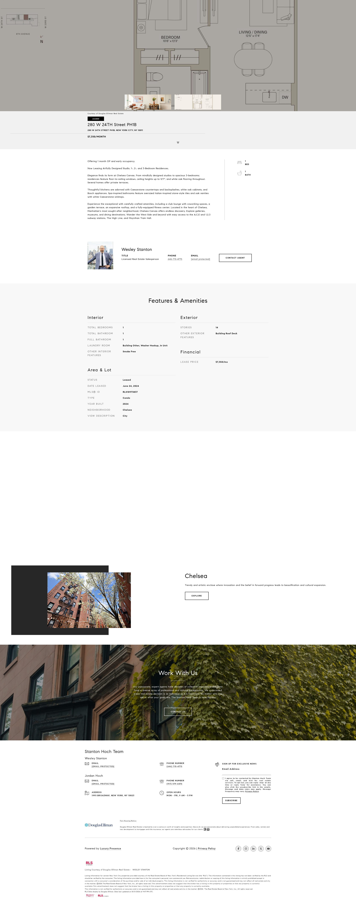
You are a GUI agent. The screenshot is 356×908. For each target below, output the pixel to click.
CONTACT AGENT (235, 258)
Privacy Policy (252, 791)
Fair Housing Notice (128, 821)
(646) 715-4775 (174, 766)
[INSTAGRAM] (246, 848)
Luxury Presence (110, 848)
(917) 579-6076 (174, 784)
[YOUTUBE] (268, 848)
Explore (197, 596)
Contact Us (178, 712)
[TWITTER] (261, 848)
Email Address (231, 769)
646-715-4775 (175, 259)
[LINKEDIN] (253, 848)
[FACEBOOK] (238, 848)
